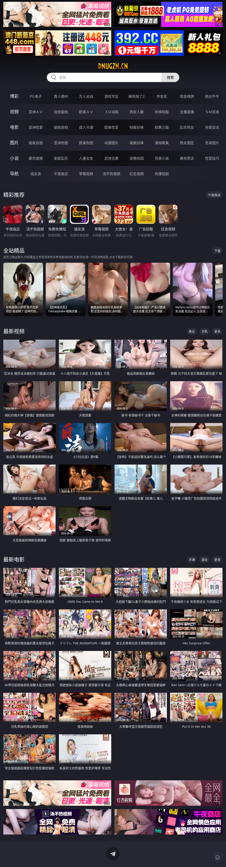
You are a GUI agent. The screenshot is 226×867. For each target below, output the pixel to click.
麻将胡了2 (136, 96)
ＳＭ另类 (212, 111)
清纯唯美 (162, 142)
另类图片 (212, 142)
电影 (14, 127)
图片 (14, 143)
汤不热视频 (111, 173)
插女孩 (35, 173)
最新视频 (13, 331)
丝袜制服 (162, 111)
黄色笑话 (187, 158)
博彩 (14, 96)
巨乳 (205, 331)
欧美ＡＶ (86, 111)
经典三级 (162, 127)
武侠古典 (111, 158)
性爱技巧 (212, 158)
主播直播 (187, 111)
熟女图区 (187, 142)
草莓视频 (86, 173)
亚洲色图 (61, 142)
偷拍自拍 (61, 127)
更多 (217, 331)
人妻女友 (86, 158)
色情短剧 (162, 173)
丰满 (192, 559)
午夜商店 (61, 173)
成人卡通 (86, 127)
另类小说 (162, 158)
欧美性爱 (111, 127)
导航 (14, 174)
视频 (14, 112)
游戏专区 (111, 96)
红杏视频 (137, 173)
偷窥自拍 (36, 142)
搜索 (170, 77)
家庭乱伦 (61, 158)
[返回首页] (217, 857)
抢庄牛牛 (212, 96)
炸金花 (161, 96)
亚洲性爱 (36, 127)
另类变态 (212, 127)
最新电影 (13, 559)
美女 (192, 331)
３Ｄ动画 (111, 111)
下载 (217, 251)
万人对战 (86, 96)
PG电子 (36, 96)
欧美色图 (86, 142)
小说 (14, 158)
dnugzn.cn (113, 66)
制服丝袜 (137, 127)
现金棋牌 (187, 96)
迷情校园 (137, 158)
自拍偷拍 (61, 111)
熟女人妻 (137, 111)
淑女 (205, 559)
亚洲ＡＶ (36, 111)
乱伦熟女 (187, 127)
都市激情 (36, 158)
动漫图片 (111, 142)
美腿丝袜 (137, 142)
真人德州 (61, 96)
